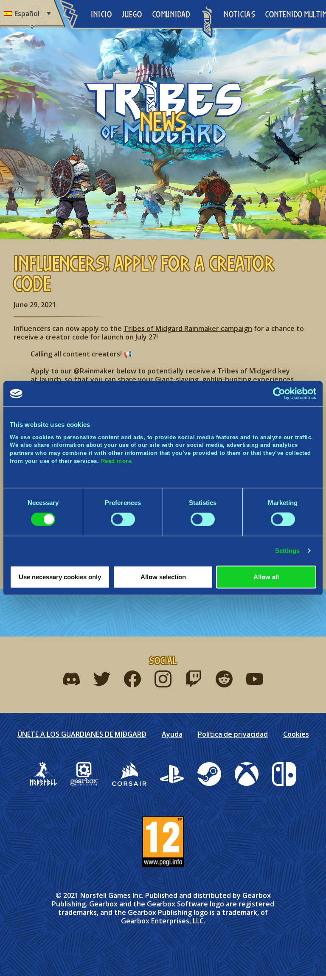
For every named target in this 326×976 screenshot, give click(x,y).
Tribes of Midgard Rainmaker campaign (188, 328)
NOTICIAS (239, 14)
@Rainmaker (94, 371)
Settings (287, 550)
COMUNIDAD (171, 14)
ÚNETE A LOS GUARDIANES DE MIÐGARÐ (81, 734)
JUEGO (132, 14)
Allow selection (163, 576)
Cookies (296, 734)
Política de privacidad (233, 734)
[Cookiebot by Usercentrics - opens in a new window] (279, 393)
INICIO (101, 14)
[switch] (123, 519)
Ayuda (172, 734)
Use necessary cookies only (60, 576)
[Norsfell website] (43, 774)
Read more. (117, 460)
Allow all (266, 576)
